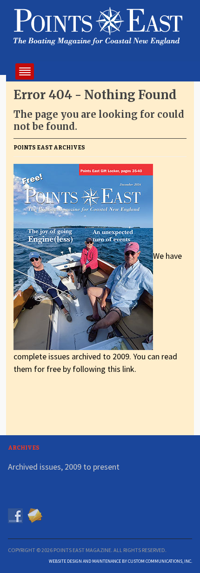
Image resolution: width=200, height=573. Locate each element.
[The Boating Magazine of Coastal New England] (97, 24)
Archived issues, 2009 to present (64, 466)
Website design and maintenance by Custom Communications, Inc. (120, 561)
